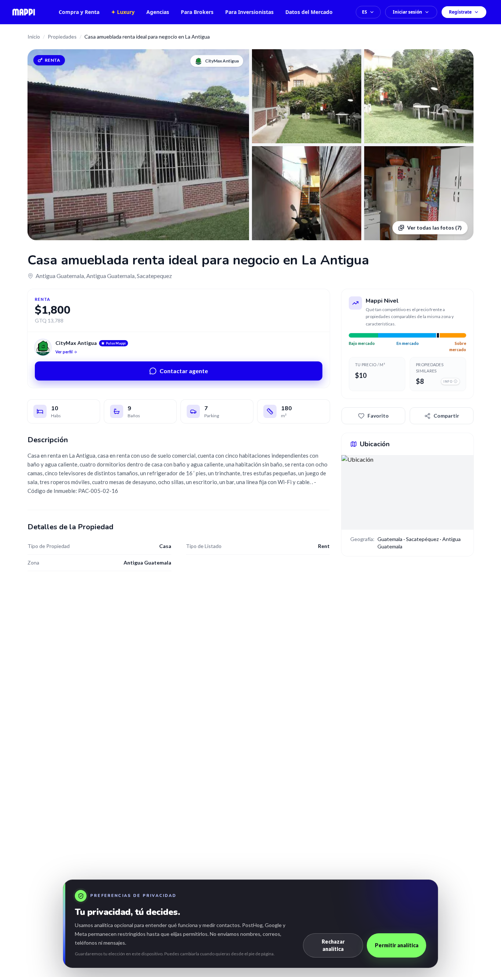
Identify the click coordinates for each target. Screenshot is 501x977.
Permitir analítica (396, 945)
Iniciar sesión (407, 12)
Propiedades (62, 36)
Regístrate (460, 12)
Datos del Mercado (309, 11)
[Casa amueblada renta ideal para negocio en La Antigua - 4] (306, 193)
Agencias (157, 11)
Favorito (378, 415)
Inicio (34, 36)
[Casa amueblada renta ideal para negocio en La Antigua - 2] (306, 96)
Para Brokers (197, 11)
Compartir (446, 415)
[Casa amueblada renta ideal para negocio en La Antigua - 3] (418, 96)
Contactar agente (184, 370)
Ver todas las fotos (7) (434, 227)
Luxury (123, 11)
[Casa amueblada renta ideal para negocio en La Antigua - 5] (418, 193)
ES (364, 12)
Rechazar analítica (333, 945)
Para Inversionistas (249, 11)
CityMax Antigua (76, 343)
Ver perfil (64, 351)
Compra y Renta (79, 11)
